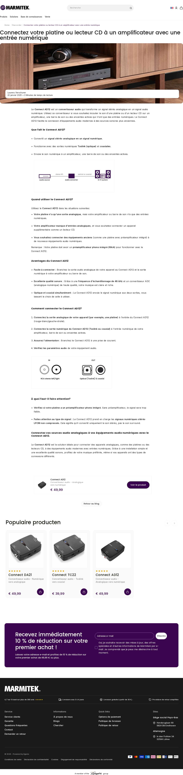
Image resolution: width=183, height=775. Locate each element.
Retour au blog (91, 503)
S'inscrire (161, 636)
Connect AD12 (107, 575)
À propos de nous (62, 717)
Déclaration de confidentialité (36, 760)
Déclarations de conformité (101, 760)
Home (7, 25)
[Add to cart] (40, 591)
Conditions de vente (13, 760)
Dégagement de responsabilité (74, 760)
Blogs (56, 721)
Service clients (12, 717)
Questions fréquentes (16, 725)
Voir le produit (138, 484)
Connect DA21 (20, 575)
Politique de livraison (110, 721)
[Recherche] (131, 8)
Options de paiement (110, 717)
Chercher (58, 725)
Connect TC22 (64, 575)
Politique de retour (108, 725)
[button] (181, 7)
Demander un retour (15, 734)
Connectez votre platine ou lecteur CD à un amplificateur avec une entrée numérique (62, 25)
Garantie (9, 721)
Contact (9, 730)
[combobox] (100, 8)
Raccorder (16, 25)
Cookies (54, 760)
